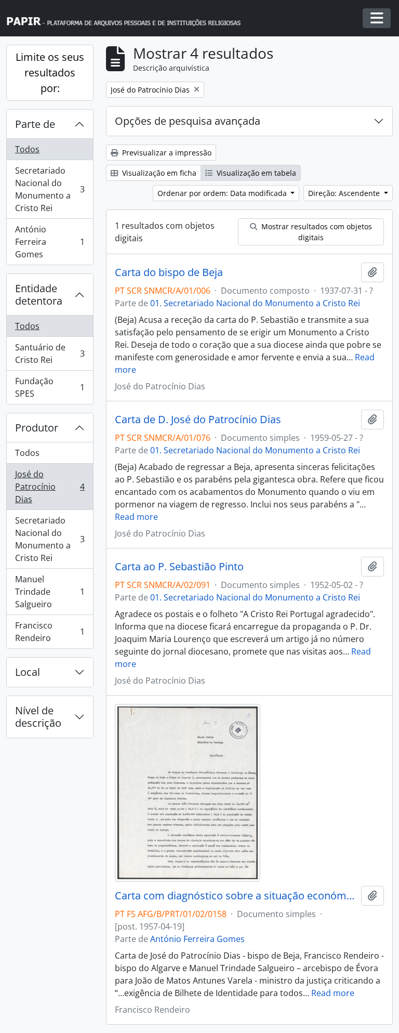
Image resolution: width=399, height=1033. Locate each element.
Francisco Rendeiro (50, 632)
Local (27, 672)
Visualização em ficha (158, 173)
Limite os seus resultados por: (50, 72)
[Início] (128, 18)
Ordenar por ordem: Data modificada (223, 193)
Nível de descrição (38, 716)
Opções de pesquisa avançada (187, 121)
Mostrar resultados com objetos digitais (315, 231)
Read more (136, 516)
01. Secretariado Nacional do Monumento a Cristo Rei (255, 303)
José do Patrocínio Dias (50, 486)
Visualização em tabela (255, 173)
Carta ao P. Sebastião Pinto (179, 566)
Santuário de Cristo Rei (50, 353)
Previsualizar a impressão (165, 153)
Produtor (36, 428)
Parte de (35, 124)
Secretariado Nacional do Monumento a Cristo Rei (50, 189)
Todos (27, 149)
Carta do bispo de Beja (169, 272)
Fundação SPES (50, 387)
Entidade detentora (38, 294)
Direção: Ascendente (345, 193)
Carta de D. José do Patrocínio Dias (198, 419)
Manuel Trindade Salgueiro (50, 591)
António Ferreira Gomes (50, 242)
